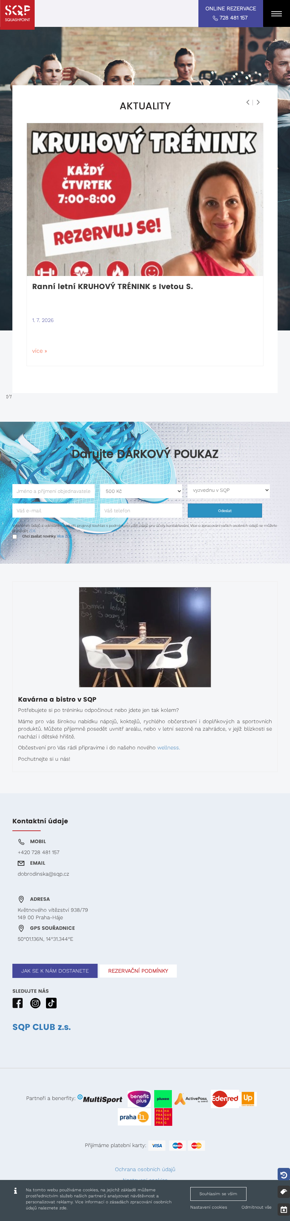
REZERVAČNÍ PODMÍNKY (138, 971)
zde (62, 1207)
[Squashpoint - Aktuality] (17, 15)
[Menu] (276, 13)
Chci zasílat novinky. (47, 536)
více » (39, 350)
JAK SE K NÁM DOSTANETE (55, 971)
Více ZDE (64, 536)
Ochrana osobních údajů (145, 1169)
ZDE (32, 531)
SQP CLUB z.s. (41, 1027)
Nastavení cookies (208, 1207)
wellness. (168, 747)
